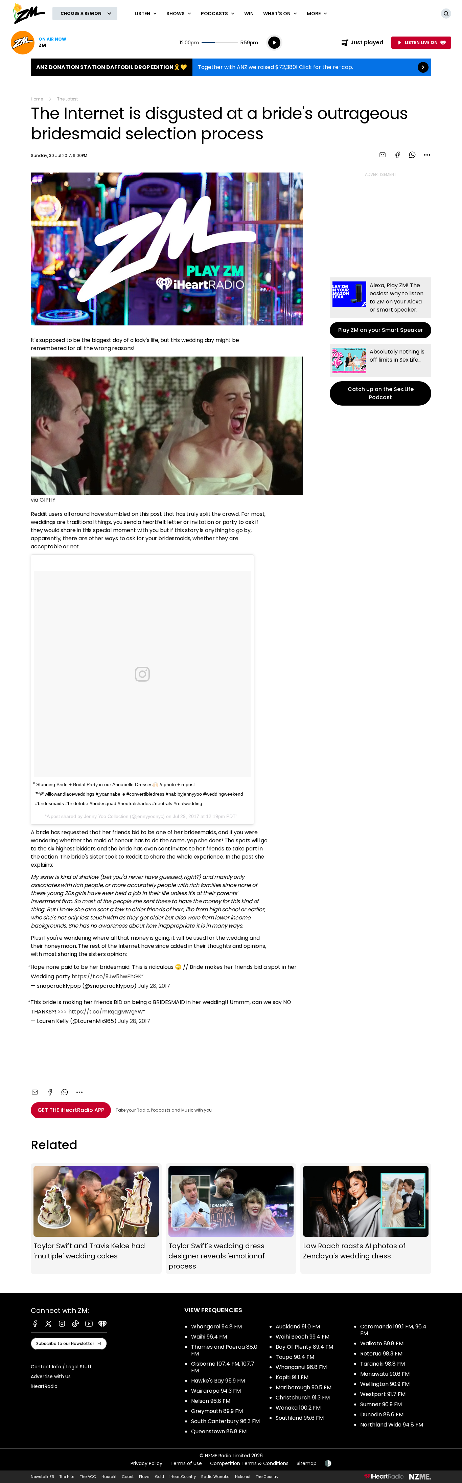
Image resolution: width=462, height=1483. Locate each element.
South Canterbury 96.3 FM (225, 1421)
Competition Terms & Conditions (249, 1463)
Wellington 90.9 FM (385, 1384)
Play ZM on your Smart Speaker (380, 307)
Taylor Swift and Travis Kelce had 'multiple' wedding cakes (96, 1218)
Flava (144, 1476)
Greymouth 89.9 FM (217, 1411)
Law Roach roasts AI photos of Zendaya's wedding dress (365, 1218)
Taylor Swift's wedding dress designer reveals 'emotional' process (231, 1218)
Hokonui (242, 1476)
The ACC (88, 1476)
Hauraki (108, 1476)
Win (249, 13)
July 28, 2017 (154, 986)
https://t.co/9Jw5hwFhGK (106, 976)
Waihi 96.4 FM (209, 1337)
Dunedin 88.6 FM (381, 1414)
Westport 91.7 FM (383, 1394)
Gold (159, 1476)
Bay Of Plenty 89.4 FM (304, 1347)
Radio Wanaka (215, 1476)
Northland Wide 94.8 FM (391, 1425)
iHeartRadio (44, 1386)
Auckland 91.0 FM (298, 1326)
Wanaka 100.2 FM (298, 1408)
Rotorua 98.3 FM (381, 1353)
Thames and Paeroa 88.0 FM (224, 1350)
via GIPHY (43, 500)
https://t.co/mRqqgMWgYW (105, 1012)
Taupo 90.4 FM (295, 1357)
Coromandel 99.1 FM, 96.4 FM (393, 1330)
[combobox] (427, 155)
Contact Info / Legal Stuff (61, 1366)
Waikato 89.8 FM (381, 1343)
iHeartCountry (182, 1476)
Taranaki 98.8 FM (382, 1364)
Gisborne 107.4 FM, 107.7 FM (222, 1367)
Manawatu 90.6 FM (385, 1374)
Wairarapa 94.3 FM (216, 1391)
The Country (267, 1476)
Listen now (38, 42)
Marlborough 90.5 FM (303, 1387)
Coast (128, 1476)
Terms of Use (186, 1463)
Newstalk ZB (42, 1476)
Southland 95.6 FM (300, 1418)
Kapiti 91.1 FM (292, 1377)
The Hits (66, 1476)
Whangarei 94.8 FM (216, 1326)
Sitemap (307, 1463)
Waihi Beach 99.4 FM (302, 1337)
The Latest (67, 99)
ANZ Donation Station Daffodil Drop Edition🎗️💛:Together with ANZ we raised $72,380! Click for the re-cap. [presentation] (231, 67)
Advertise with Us (51, 1376)
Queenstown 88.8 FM (219, 1431)
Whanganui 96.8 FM (301, 1367)
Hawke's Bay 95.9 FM (218, 1381)
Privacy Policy (146, 1463)
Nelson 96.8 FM (210, 1401)
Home (37, 99)
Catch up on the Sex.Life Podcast (380, 375)
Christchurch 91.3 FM (303, 1397)
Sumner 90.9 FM (381, 1404)
